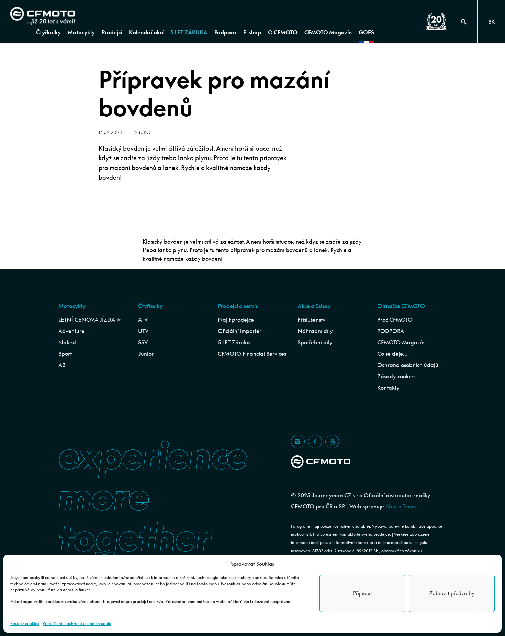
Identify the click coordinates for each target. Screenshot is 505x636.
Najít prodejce (236, 319)
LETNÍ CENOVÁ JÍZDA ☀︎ (89, 319)
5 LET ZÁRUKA (188, 32)
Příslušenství (312, 319)
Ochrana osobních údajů (407, 365)
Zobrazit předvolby (451, 593)
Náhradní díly (315, 331)
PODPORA (390, 331)
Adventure (71, 331)
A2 (61, 365)
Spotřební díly (315, 342)
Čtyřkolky (48, 32)
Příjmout (362, 593)
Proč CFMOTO (395, 319)
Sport (65, 353)
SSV (143, 342)
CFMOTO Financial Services (252, 353)
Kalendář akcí (146, 32)
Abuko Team (400, 506)
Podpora (225, 32)
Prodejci (112, 32)
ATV (143, 319)
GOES (366, 32)
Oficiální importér (239, 331)
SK (491, 21)
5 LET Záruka (234, 342)
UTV (143, 331)
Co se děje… (392, 353)
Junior (146, 353)
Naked (67, 342)
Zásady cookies (24, 623)
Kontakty (388, 387)
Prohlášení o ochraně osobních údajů (77, 623)
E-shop (252, 32)
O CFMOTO (283, 32)
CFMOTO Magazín (328, 32)
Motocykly (81, 32)
